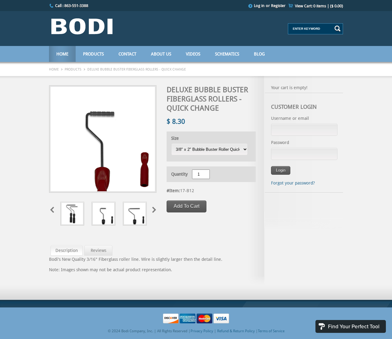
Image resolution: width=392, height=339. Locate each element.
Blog (259, 53)
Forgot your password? (293, 183)
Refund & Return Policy (236, 331)
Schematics (227, 53)
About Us (161, 53)
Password (280, 142)
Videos (193, 53)
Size (175, 138)
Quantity (179, 174)
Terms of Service (271, 331)
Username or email (290, 118)
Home (62, 53)
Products (93, 53)
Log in (259, 5)
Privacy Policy (201, 331)
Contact (127, 53)
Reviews (98, 250)
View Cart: (319, 6)
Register (278, 5)
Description (66, 250)
